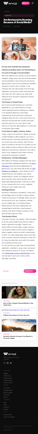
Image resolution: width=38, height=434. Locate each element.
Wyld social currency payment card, (17, 253)
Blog (5, 402)
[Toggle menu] (32, 3)
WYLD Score (7, 375)
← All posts (6, 11)
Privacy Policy (8, 414)
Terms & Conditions (9, 417)
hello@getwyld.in (8, 429)
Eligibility (6, 373)
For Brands (7, 388)
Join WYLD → (30, 271)
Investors (6, 407)
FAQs (5, 404)
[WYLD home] (10, 3)
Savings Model (8, 390)
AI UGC (6, 397)
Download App (8, 380)
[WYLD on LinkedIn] (7, 363)
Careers (6, 409)
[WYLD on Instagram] (4, 363)
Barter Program (8, 392)
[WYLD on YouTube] (11, 363)
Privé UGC (7, 395)
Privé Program (8, 378)
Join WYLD (26, 3)
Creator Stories (8, 382)
